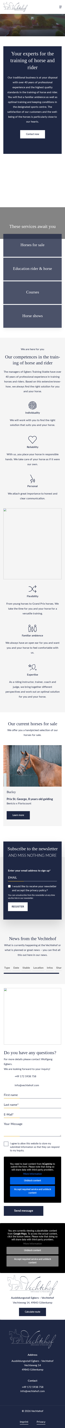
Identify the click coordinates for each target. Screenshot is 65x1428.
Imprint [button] (24, 1422)
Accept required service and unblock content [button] (32, 1191)
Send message (23, 1210)
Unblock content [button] (32, 1181)
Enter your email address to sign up (29, 870)
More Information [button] (32, 1174)
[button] (60, 7)
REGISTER (18, 906)
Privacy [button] (41, 1422)
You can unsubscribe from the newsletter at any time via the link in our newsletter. (31, 896)
